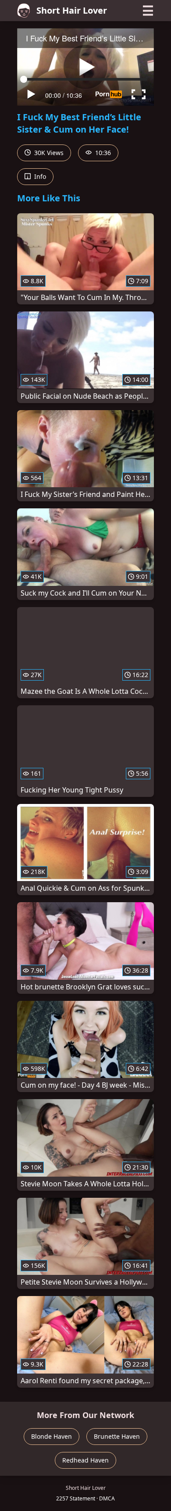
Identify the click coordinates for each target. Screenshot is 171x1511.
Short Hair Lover (71, 10)
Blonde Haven (51, 1436)
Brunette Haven (117, 1436)
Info (39, 176)
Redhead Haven (85, 1460)
